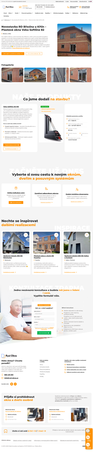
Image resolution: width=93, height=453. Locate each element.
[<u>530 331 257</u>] (6, 416)
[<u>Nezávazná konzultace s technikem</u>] (65, 367)
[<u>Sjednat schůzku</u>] (6, 414)
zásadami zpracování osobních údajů (44, 328)
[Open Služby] (70, 13)
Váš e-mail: (37, 316)
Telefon (36, 322)
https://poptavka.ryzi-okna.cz (21, 48)
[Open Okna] (12, 13)
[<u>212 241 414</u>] (50, 416)
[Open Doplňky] (50, 13)
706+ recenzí (29, 8)
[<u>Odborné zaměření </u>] (88, 444)
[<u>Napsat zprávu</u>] (65, 364)
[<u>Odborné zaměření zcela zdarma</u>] (68, 7)
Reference (7, 20)
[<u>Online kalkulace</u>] (88, 437)
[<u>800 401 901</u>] (2, 375)
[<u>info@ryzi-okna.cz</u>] (2, 378)
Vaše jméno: (37, 311)
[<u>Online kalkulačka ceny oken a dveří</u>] (80, 7)
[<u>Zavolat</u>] (88, 431)
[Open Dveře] (19, 13)
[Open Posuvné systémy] (32, 13)
